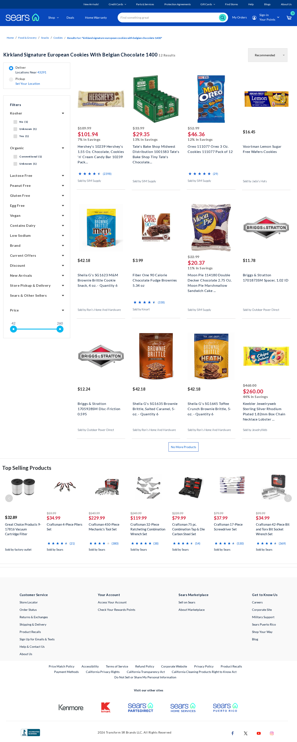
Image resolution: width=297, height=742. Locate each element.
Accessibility (90, 666)
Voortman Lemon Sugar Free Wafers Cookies (262, 149)
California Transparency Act (146, 672)
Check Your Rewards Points (116, 609)
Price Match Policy (61, 666)
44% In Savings (255, 396)
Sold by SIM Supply (89, 180)
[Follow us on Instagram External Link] (271, 733)
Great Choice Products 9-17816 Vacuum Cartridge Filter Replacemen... (23, 529)
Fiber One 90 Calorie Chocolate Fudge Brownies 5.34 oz (155, 280)
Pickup (27, 81)
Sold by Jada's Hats (255, 181)
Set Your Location (27, 83)
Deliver (31, 70)
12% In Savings (200, 139)
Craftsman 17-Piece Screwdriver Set (228, 526)
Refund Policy (144, 666)
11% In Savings (200, 268)
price (14, 310)
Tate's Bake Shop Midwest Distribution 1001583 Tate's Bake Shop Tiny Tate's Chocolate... (156, 151)
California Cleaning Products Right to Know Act (204, 672)
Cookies (58, 37)
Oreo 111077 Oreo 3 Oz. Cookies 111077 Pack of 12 (210, 149)
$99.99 (260, 513)
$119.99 (138, 517)
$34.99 (53, 517)
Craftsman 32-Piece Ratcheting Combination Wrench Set (147, 529)
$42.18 (84, 260)
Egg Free (17, 205)
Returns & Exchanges (34, 617)
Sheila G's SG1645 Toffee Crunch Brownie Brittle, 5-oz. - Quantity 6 (209, 408)
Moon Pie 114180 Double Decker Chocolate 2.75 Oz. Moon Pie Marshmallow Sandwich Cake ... (210, 280)
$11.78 (249, 260)
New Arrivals (21, 275)
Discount (17, 265)
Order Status (28, 609)
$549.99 (94, 513)
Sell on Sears (187, 602)
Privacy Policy (204, 666)
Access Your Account (112, 602)
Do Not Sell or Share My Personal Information (145, 677)
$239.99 (177, 513)
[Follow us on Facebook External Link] (232, 733)
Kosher (16, 113)
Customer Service (34, 595)
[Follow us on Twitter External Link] (245, 733)
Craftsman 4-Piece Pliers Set (64, 526)
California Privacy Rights (103, 672)
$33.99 (138, 128)
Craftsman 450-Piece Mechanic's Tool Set (104, 526)
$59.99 (51, 513)
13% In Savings (145, 139)
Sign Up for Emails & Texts (37, 639)
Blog (255, 639)
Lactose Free (21, 175)
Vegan (15, 215)
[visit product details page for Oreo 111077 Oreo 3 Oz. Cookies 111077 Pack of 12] (211, 99)
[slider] (13, 329)
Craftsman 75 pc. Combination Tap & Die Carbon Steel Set (188, 529)
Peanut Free (20, 185)
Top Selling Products (26, 468)
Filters (15, 105)
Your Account (109, 595)
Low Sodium (20, 235)
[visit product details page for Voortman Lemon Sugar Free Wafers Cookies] (266, 99)
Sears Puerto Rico (264, 624)
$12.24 (84, 389)
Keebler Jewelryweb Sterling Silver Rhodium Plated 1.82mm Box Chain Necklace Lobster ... (264, 408)
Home (10, 37)
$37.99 (221, 517)
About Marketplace (192, 609)
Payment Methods (66, 672)
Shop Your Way (262, 632)
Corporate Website (174, 666)
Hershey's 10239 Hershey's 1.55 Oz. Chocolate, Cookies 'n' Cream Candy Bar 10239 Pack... (101, 151)
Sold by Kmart (141, 309)
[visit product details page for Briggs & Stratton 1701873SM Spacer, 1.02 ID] (266, 228)
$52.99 (193, 128)
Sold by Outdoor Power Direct (261, 309)
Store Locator (29, 602)
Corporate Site (262, 609)
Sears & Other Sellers (28, 295)
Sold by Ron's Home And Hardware (99, 309)
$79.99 (179, 517)
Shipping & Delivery (33, 624)
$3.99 (138, 260)
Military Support (263, 617)
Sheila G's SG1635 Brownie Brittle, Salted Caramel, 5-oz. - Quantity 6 (155, 408)
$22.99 (193, 257)
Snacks (45, 37)
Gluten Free (20, 195)
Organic (17, 148)
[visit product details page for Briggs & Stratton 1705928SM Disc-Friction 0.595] (101, 356)
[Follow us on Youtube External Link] (258, 733)
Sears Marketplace (194, 595)
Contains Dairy (23, 225)
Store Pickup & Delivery (30, 285)
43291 (41, 72)
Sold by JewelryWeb (255, 430)
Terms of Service (117, 666)
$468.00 (250, 385)
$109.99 (84, 128)
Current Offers (23, 255)
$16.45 (249, 131)
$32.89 (11, 517)
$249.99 (136, 513)
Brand (15, 245)
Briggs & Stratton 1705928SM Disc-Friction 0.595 (99, 408)
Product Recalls (30, 632)
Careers (257, 602)
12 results (89, 55)
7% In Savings (89, 139)
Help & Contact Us (32, 646)
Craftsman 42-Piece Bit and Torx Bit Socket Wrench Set (273, 529)
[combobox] (173, 17)
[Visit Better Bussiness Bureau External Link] (30, 732)
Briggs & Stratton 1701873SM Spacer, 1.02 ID (266, 277)
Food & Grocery (27, 37)
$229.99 (97, 517)
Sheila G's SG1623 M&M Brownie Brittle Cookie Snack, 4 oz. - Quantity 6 (98, 280)
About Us (26, 654)
